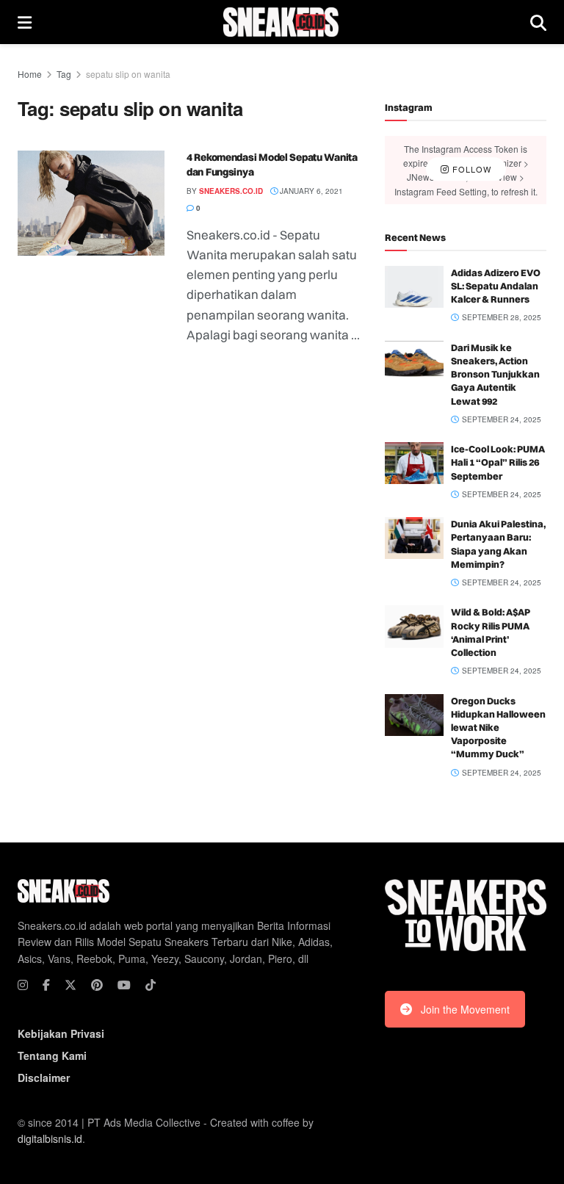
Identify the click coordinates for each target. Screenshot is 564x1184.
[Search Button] (538, 22)
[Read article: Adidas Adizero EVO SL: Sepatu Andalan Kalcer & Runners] (414, 287)
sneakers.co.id (231, 191)
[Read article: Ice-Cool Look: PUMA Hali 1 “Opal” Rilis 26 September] (414, 463)
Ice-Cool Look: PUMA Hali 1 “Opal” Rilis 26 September (498, 462)
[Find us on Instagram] (23, 985)
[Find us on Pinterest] (97, 985)
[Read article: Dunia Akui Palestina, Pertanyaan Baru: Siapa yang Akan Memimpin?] (414, 538)
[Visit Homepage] (281, 22)
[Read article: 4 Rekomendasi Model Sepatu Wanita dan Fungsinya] (91, 203)
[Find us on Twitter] (70, 985)
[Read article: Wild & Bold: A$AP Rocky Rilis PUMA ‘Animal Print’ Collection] (414, 626)
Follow (470, 170)
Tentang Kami (52, 1055)
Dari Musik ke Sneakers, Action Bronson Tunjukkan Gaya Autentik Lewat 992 (495, 374)
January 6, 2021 (310, 191)
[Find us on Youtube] (124, 985)
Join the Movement (465, 1009)
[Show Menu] (25, 22)
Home (30, 74)
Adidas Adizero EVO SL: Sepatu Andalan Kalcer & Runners (495, 286)
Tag (64, 74)
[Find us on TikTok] (150, 985)
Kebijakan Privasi (61, 1033)
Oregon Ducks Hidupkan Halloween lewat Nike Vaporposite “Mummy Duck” (498, 727)
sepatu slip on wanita (128, 74)
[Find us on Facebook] (46, 985)
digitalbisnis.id (50, 1138)
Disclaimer (44, 1077)
